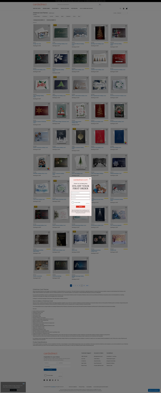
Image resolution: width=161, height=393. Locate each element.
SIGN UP (80, 206)
